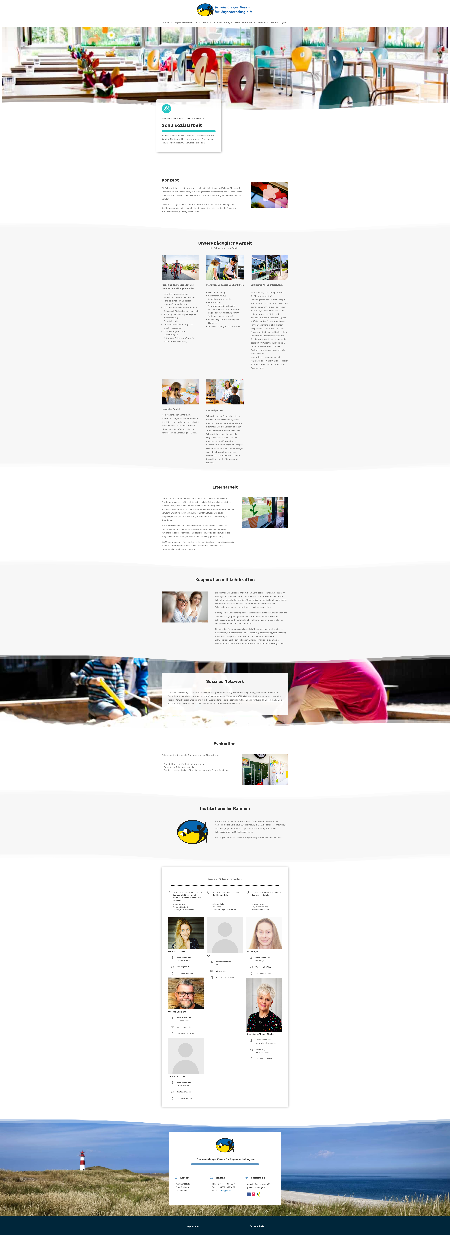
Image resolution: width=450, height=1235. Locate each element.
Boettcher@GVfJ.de (184, 1092)
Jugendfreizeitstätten (186, 23)
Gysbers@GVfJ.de (183, 967)
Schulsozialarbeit (244, 23)
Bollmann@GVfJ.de (184, 1027)
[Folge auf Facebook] (249, 1194)
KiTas (206, 23)
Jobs (284, 23)
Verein (166, 23)
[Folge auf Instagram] (253, 1194)
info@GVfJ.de (221, 971)
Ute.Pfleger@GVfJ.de (263, 967)
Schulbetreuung (222, 23)
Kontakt (275, 23)
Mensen (262, 23)
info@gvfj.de (225, 1190)
